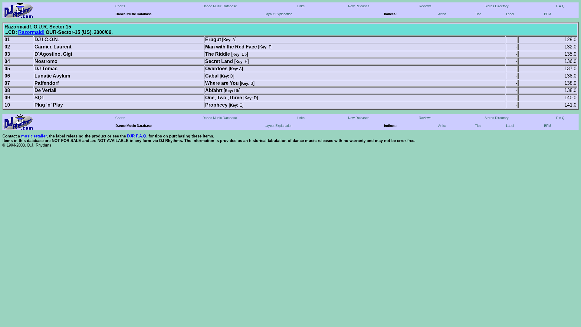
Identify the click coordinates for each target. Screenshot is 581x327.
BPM (547, 14)
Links (301, 6)
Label (510, 14)
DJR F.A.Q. (137, 136)
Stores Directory (496, 6)
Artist (442, 14)
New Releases (358, 6)
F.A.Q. (561, 6)
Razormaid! (31, 32)
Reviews (425, 6)
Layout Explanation (278, 14)
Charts (120, 6)
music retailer (34, 136)
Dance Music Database (219, 6)
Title (478, 14)
